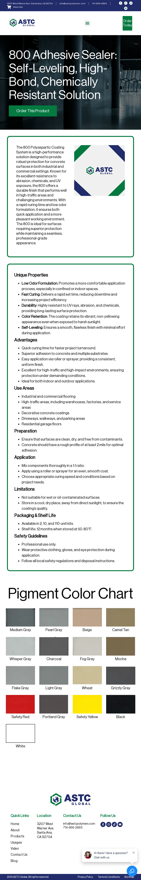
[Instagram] (125, 3)
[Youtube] (125, 8)
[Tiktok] (131, 3)
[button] (87, 23)
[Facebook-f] (120, 3)
